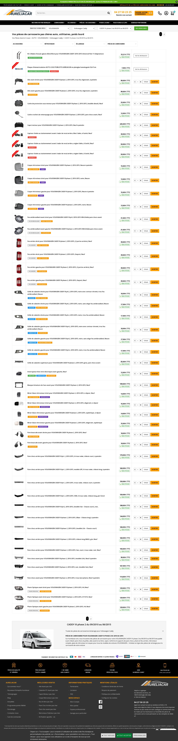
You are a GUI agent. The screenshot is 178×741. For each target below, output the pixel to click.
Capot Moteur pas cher (47, 694)
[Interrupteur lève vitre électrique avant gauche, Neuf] (19, 374)
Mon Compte (74, 702)
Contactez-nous (12, 713)
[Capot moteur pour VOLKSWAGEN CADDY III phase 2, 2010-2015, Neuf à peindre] (19, 125)
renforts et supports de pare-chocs (121, 641)
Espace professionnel (77, 709)
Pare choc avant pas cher (47, 709)
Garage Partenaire (138, 23)
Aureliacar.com (73, 639)
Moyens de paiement (109, 690)
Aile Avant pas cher (45, 686)
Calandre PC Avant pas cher (48, 690)
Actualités (10, 702)
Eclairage (72, 23)
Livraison (73, 690)
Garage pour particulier (78, 713)
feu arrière (144, 641)
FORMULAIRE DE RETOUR (64, 5)
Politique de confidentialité (111, 694)
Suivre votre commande (141, 13)
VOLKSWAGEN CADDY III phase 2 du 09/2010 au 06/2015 (135, 639)
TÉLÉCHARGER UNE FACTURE (12, 5)
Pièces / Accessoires (87, 23)
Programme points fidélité (16, 705)
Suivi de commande (14, 717)
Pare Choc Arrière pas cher (48, 705)
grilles (86, 641)
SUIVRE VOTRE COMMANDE (45, 5)
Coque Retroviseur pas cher (48, 698)
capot (106, 641)
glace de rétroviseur (79, 643)
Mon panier (74, 706)
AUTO (34, 38)
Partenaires (74, 686)
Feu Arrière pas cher (46, 702)
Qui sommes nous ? (14, 686)
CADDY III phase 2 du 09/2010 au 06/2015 (78, 38)
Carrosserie (59, 23)
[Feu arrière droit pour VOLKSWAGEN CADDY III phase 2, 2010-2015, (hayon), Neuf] (19, 256)
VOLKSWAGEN (43, 38)
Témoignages (12, 694)
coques (90, 643)
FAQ (71, 694)
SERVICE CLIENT (29, 5)
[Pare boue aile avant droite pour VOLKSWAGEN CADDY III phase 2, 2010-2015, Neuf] (19, 434)
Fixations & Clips (120, 23)
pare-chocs (78, 641)
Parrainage (11, 709)
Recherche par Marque (41, 23)
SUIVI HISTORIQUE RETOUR (83, 5)
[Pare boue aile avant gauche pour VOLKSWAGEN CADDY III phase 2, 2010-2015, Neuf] (19, 444)
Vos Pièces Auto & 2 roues (21, 38)
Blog (9, 698)
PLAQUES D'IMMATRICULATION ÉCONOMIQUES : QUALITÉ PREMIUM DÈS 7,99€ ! (89, 2)
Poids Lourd (104, 23)
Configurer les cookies (109, 698)
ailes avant (93, 641)
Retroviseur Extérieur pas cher (49, 713)
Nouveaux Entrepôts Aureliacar (18, 690)
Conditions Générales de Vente (112, 686)
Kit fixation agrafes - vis (47, 717)
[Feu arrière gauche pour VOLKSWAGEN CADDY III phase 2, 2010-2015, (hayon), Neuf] (19, 282)
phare (136, 641)
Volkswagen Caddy (56, 38)
